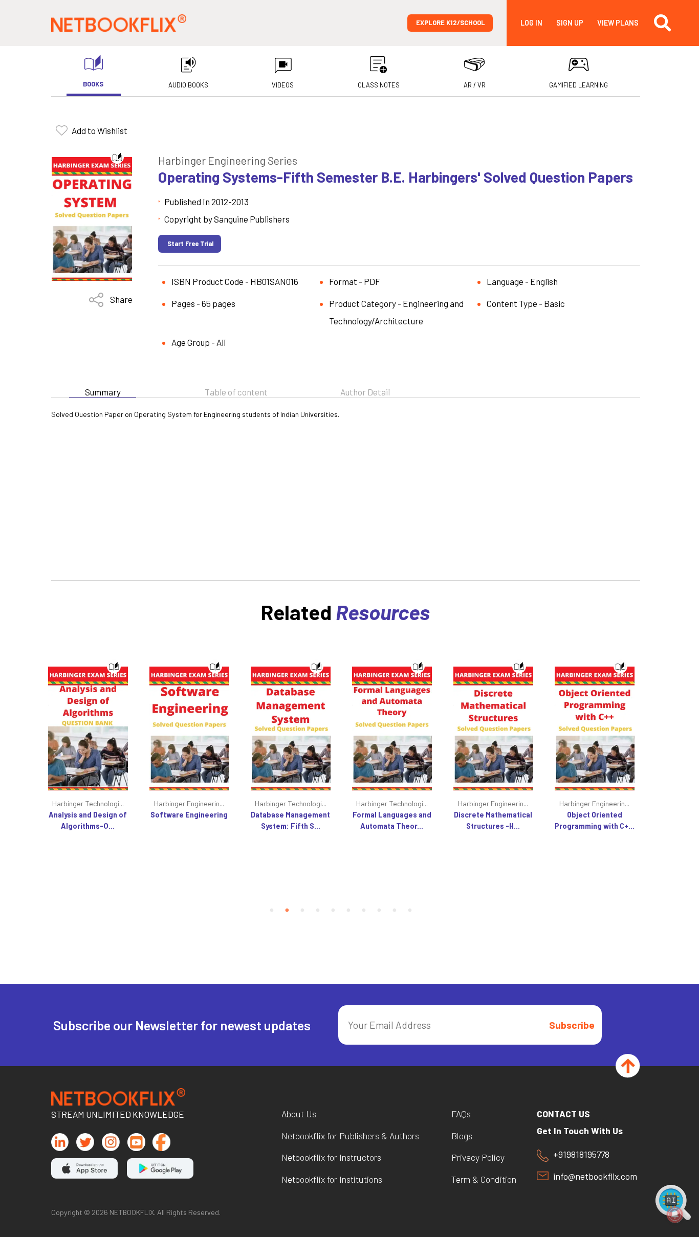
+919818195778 (581, 1155)
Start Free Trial (190, 243)
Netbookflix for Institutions (331, 1180)
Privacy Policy (478, 1158)
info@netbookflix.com (595, 1177)
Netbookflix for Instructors (331, 1158)
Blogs (461, 1136)
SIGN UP (569, 23)
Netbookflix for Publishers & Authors (350, 1136)
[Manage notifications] (675, 1214)
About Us (298, 1114)
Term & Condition (483, 1180)
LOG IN (531, 23)
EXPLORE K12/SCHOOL (450, 22)
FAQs (461, 1114)
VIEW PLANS (618, 23)
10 (410, 910)
